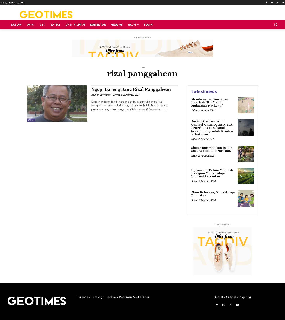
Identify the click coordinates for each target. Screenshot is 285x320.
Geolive (111, 297)
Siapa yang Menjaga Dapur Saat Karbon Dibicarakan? (211, 149)
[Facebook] (266, 3)
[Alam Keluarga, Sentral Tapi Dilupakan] (246, 198)
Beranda (83, 297)
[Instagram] (272, 3)
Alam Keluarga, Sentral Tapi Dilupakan (213, 193)
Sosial (31, 120)
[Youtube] (283, 3)
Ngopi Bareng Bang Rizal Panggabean (131, 89)
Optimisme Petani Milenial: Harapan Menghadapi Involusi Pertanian (212, 173)
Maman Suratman (100, 94)
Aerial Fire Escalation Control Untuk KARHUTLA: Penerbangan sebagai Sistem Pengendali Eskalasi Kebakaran (212, 128)
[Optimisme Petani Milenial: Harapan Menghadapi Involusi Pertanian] (246, 176)
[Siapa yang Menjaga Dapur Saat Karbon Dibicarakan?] (246, 154)
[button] (275, 24)
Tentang (97, 297)
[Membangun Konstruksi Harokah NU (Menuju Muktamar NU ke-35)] (246, 105)
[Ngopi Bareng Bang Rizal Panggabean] (57, 103)
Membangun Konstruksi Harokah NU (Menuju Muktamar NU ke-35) (210, 103)
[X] (277, 3)
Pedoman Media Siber (134, 297)
